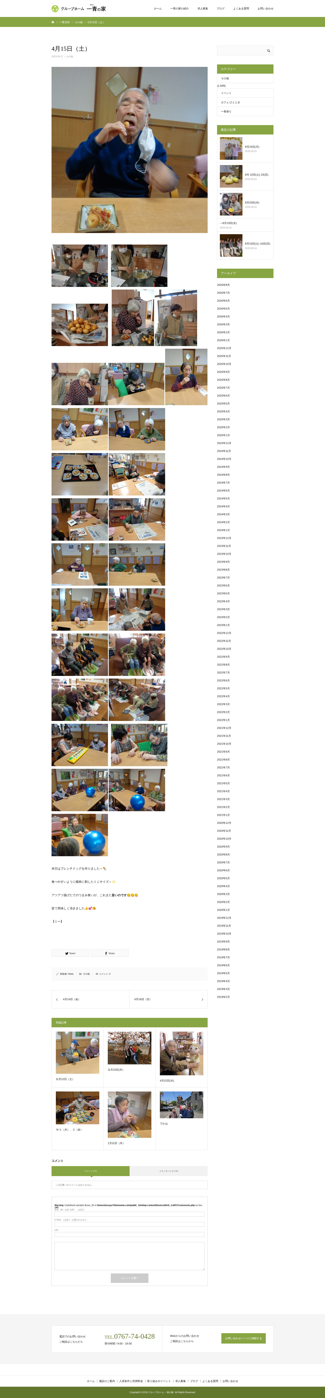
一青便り (226, 111)
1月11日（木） (116, 1143)
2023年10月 (224, 553)
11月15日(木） (116, 1069)
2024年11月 (224, 450)
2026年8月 (223, 284)
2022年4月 (223, 696)
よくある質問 (241, 8)
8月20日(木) (253, 202)
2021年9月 (223, 751)
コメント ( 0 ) (90, 1171)
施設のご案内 (107, 1381)
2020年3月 (223, 894)
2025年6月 (223, 395)
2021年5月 (223, 783)
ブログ (221, 8)
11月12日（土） (65, 1079)
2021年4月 (223, 791)
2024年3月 (223, 514)
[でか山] (181, 1104)
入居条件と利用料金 (131, 1381)
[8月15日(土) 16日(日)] (231, 245)
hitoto (71, 974)
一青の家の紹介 (179, 8)
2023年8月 (223, 569)
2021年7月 (223, 767)
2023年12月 (224, 538)
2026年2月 (223, 332)
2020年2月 (223, 901)
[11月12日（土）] (77, 1053)
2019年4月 (223, 981)
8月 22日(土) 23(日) (256, 174)
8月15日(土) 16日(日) (257, 243)
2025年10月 (224, 363)
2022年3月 (223, 704)
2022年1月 (223, 720)
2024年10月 (224, 458)
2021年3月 (223, 799)
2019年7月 (223, 957)
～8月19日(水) (228, 223)
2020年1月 (223, 909)
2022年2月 (223, 712)
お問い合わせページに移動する (243, 1338)
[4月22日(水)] (181, 1053)
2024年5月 (223, 498)
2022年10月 (224, 648)
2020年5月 (223, 878)
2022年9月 (223, 656)
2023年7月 (223, 577)
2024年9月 (223, 466)
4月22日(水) (168, 1080)
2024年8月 (223, 474)
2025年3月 (223, 419)
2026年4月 (223, 316)
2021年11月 (224, 735)
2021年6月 (223, 775)
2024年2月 (223, 522)
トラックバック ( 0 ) (168, 1171)
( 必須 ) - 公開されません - (71, 1220)
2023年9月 (223, 561)
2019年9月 (223, 941)
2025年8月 (223, 379)
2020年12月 (224, 822)
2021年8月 (223, 759)
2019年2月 (223, 996)
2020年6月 (223, 870)
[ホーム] (53, 22)
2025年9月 (223, 371)
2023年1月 (223, 625)
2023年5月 (223, 593)
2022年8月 (223, 664)
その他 (69, 56)
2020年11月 (224, 830)
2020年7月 (223, 862)
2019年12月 (224, 917)
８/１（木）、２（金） (69, 1129)
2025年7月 (223, 387)
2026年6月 (223, 300)
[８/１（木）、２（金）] (77, 1107)
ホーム (158, 8)
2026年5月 (223, 308)
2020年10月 (224, 838)
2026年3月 (223, 324)
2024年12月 (224, 443)
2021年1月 (223, 814)
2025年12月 (224, 348)
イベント (226, 93)
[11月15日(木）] (129, 1048)
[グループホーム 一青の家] (80, 8)
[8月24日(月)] (231, 148)
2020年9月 (223, 846)
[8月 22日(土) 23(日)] (231, 176)
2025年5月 (223, 403)
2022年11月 (224, 640)
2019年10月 (224, 933)
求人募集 (202, 8)
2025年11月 (224, 356)
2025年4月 (223, 411)
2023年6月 (223, 585)
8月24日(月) (252, 146)
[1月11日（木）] (129, 1114)
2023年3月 (223, 609)
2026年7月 (223, 292)
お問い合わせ (265, 8)
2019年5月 (223, 973)
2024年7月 (223, 482)
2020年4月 (223, 886)
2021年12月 (224, 727)
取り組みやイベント (159, 1381)
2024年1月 (223, 530)
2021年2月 (223, 807)
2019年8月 (223, 949)
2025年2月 (223, 427)
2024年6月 (223, 490)
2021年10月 (224, 743)
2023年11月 (224, 545)
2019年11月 (224, 925)
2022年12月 (224, 632)
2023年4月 (223, 601)
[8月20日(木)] (231, 204)
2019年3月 (223, 989)
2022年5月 (223, 688)
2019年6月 (223, 965)
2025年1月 (223, 435)
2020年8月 (223, 854)
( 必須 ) (69, 1210)
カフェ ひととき (230, 102)
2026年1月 (223, 340)
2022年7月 (223, 672)
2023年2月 (223, 617)
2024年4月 (223, 506)
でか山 (164, 1123)
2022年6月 (223, 680)
